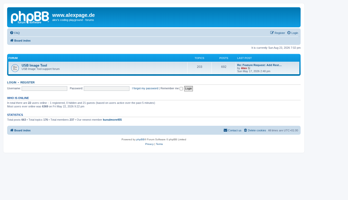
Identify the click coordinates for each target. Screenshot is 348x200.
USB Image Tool (34, 65)
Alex (244, 68)
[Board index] (30, 16)
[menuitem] (15, 33)
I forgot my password (145, 88)
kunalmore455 (112, 119)
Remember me (170, 88)
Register (27, 82)
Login (11, 82)
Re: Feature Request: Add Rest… (259, 65)
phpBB (140, 139)
